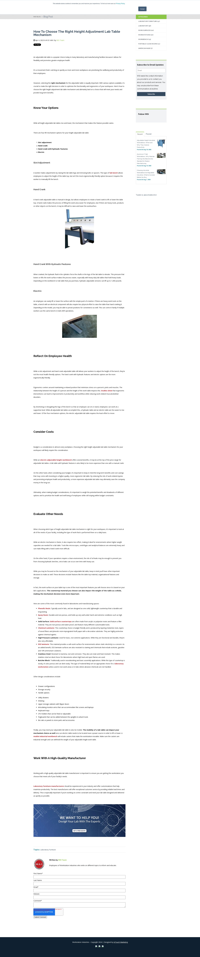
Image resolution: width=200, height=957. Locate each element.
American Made (145, 48)
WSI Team (60, 40)
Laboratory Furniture (48, 850)
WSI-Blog (37, 17)
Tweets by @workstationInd (146, 195)
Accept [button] (142, 9)
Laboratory (144, 26)
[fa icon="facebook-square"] (50, 870)
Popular (149, 134)
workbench (144, 39)
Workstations (145, 35)
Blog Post (48, 16)
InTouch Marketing (121, 942)
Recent (140, 134)
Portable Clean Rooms (149, 44)
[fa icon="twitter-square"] (57, 870)
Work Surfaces (146, 30)
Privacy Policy (120, 3)
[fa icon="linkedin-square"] (53, 870)
